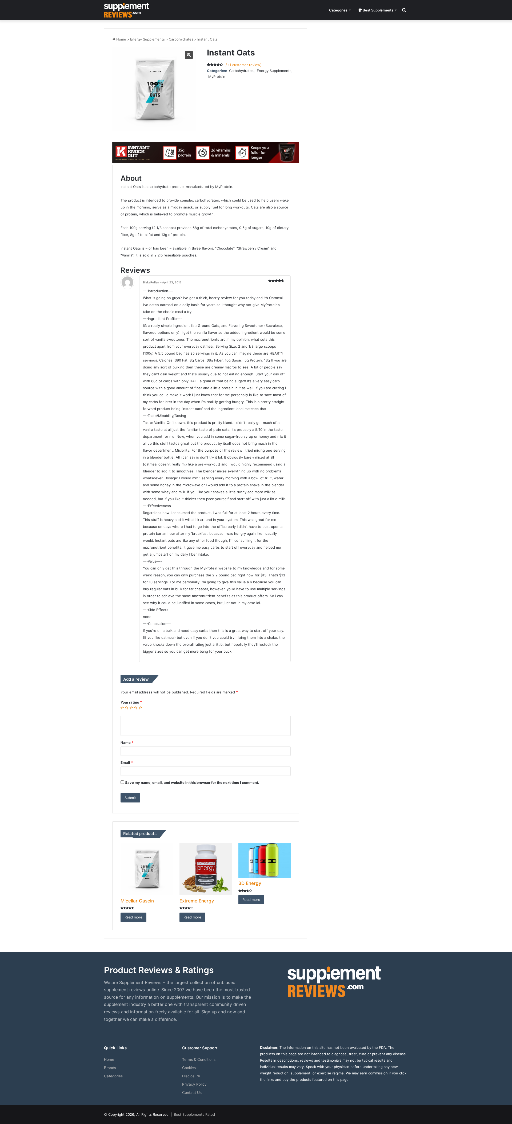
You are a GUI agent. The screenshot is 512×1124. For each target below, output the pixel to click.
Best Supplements (377, 10)
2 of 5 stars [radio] (127, 708)
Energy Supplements (147, 39)
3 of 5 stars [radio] (131, 708)
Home (121, 39)
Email (127, 762)
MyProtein (216, 76)
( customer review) (245, 65)
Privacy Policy (194, 1084)
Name (127, 742)
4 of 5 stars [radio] (136, 708)
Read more (133, 917)
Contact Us (192, 1092)
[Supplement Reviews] (126, 10)
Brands (110, 1068)
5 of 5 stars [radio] (140, 708)
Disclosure (191, 1076)
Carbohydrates (181, 39)
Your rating (131, 702)
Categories (338, 10)
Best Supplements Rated (194, 1114)
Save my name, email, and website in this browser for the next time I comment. (192, 782)
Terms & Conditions (198, 1059)
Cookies (189, 1068)
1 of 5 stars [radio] (122, 708)
